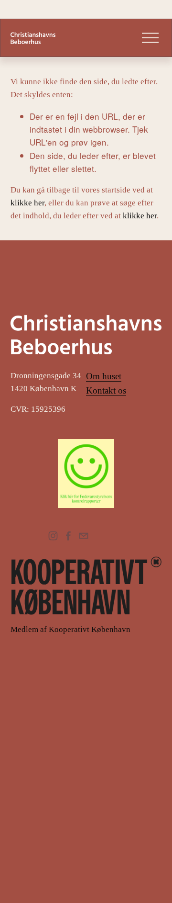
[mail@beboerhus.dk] (83, 536)
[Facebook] (68, 536)
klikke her (27, 202)
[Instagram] (53, 536)
